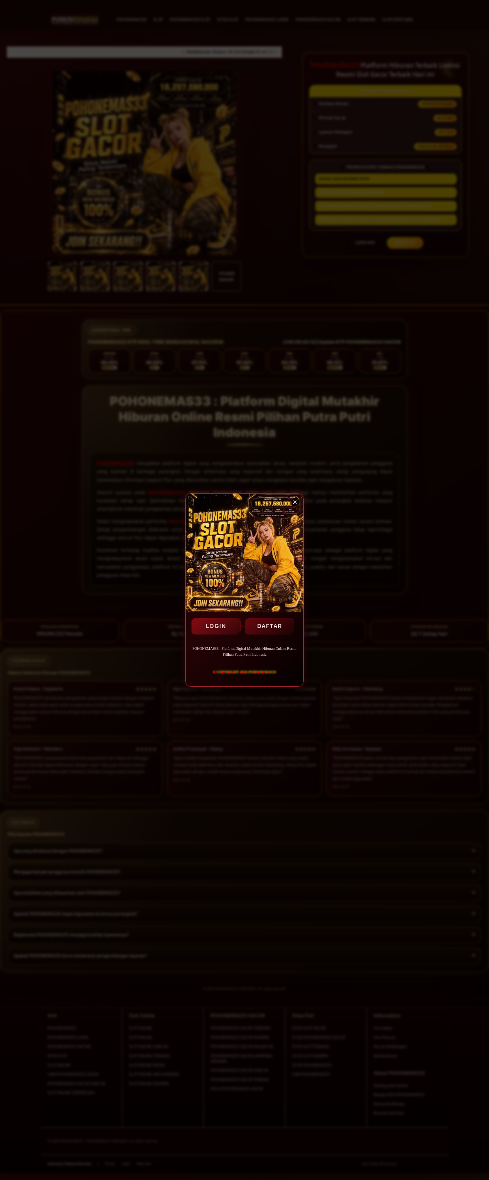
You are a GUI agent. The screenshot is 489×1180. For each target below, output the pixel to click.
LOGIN (216, 626)
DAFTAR (269, 626)
